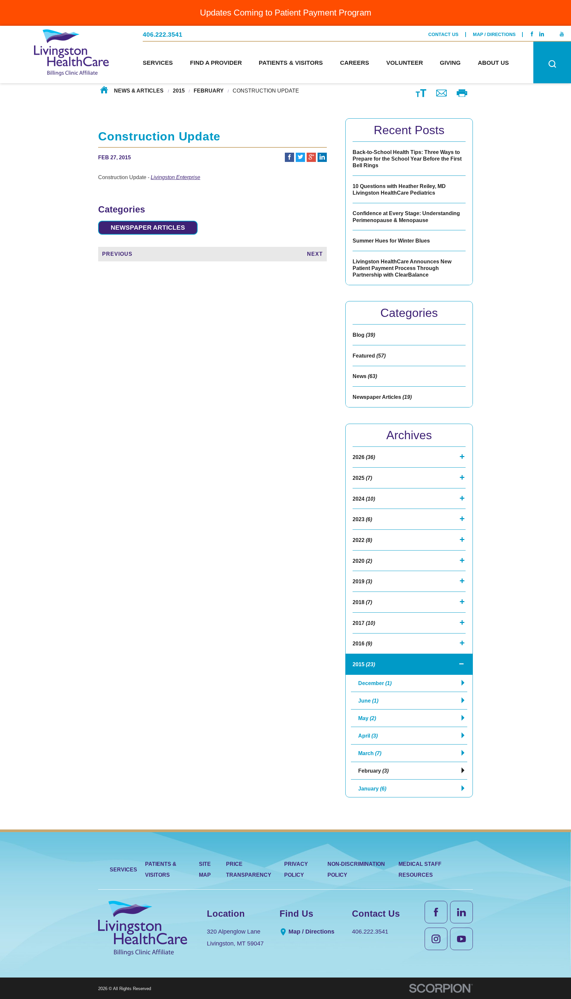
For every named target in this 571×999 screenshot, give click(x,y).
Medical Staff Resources (420, 869)
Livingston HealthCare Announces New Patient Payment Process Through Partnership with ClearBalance (402, 268)
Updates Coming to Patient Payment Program (285, 12)
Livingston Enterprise (175, 177)
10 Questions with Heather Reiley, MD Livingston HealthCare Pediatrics (399, 189)
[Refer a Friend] (441, 92)
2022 (362, 540)
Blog (364, 335)
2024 (364, 499)
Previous (117, 254)
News (365, 376)
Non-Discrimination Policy (356, 869)
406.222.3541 (162, 34)
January (372, 788)
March (369, 753)
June (368, 701)
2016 (362, 643)
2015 (179, 91)
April (368, 736)
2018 (362, 602)
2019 (362, 581)
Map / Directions (494, 34)
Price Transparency (248, 869)
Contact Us (443, 34)
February (209, 91)
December (375, 683)
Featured (369, 356)
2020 (362, 561)
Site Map (205, 869)
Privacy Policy (296, 869)
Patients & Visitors (160, 869)
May (367, 718)
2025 (362, 478)
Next (315, 254)
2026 (364, 457)
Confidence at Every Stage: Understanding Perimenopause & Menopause (406, 216)
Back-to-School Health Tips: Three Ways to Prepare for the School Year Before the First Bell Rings (407, 158)
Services (123, 869)
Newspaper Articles (148, 227)
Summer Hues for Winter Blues (391, 241)
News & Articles (139, 91)
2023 (362, 519)
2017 (364, 623)
